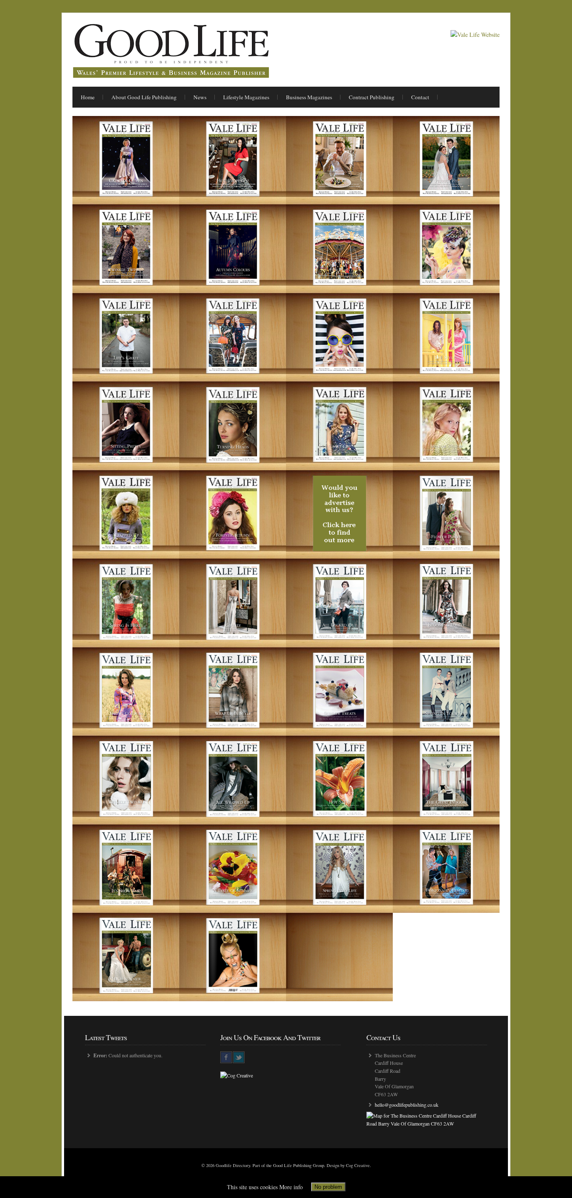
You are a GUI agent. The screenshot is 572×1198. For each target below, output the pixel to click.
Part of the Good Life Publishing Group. (289, 1165)
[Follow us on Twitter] (239, 1057)
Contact (420, 97)
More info (291, 1187)
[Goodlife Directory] (170, 76)
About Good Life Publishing (144, 97)
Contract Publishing (371, 97)
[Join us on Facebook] (226, 1057)
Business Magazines (309, 97)
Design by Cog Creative (348, 1165)
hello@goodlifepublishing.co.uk (406, 1104)
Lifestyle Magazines (246, 97)
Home (88, 97)
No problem (328, 1187)
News (199, 97)
